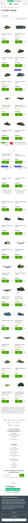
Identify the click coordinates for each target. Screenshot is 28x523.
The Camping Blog (14, 464)
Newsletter (14, 466)
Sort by (17, 18)
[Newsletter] (22, 475)
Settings (14, 512)
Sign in (14, 456)
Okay (14, 519)
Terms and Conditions (14, 452)
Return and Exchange (14, 449)
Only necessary (14, 516)
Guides (14, 463)
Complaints (14, 451)
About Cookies (14, 467)
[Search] (4, 3)
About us (14, 461)
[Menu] (2, 3)
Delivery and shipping (14, 448)
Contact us (14, 446)
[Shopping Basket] (26, 3)
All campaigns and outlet (14, 455)
